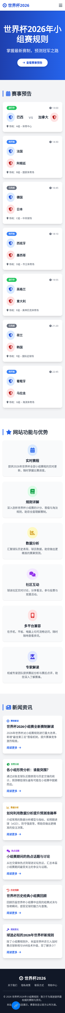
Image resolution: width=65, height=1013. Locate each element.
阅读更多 (12, 747)
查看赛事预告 (34, 62)
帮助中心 (52, 985)
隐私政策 (25, 985)
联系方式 (39, 985)
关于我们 (12, 985)
